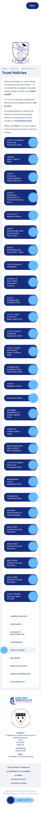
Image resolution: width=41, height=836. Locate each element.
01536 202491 (20, 751)
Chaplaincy (16, 624)
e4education (33, 793)
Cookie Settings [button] (18, 783)
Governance (16, 642)
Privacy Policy (18, 779)
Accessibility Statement (19, 771)
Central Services (18, 616)
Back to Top (24, 800)
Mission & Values (18, 666)
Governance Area (23, 121)
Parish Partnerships (20, 674)
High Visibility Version (19, 767)
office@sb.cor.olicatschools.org (20, 756)
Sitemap (18, 775)
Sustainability (17, 682)
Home (4, 69)
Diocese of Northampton (17, 633)
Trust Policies (17, 650)
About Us (14, 69)
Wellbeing (15, 658)
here (16, 126)
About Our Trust (28, 69)
